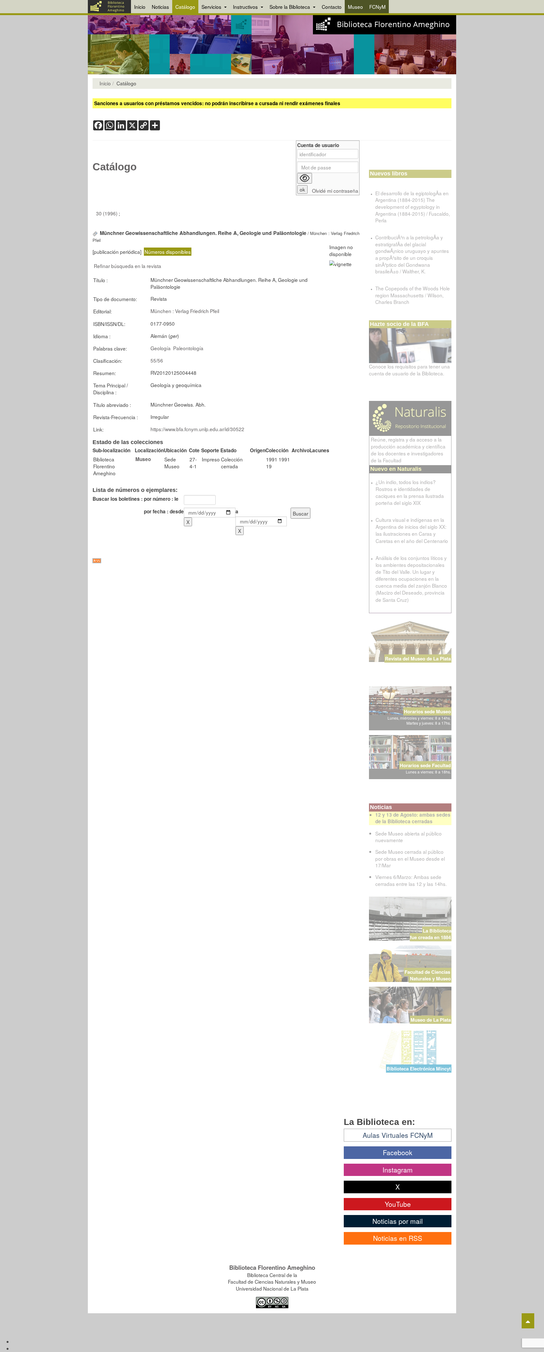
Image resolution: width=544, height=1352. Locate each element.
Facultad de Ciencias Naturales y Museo (428, 975)
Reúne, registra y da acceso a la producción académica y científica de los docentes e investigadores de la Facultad (408, 450)
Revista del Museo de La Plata (418, 658)
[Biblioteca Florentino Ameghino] (109, 6)
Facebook (397, 1152)
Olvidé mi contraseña (335, 190)
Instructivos (246, 6)
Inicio (139, 6)
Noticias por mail (397, 1221)
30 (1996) (107, 213)
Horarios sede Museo (427, 711)
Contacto (332, 6)
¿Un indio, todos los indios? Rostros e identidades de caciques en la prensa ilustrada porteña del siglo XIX (410, 492)
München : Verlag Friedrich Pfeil (184, 310)
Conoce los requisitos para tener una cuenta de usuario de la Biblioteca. (409, 370)
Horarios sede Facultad (425, 765)
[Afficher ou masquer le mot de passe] (304, 178)
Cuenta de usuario (318, 145)
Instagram (397, 1169)
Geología (160, 348)
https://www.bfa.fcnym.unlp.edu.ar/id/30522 (197, 428)
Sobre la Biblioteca (290, 6)
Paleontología (188, 348)
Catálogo (185, 6)
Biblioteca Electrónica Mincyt (419, 1068)
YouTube (398, 1204)
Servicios (212, 6)
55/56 (156, 360)
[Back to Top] (528, 1320)
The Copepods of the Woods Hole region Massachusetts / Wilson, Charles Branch (412, 295)
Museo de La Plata (431, 1019)
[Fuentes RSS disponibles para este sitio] (226, 560)
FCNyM (377, 6)
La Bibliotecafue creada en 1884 (430, 934)
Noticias (160, 6)
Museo (355, 6)
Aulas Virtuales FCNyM (398, 1135)
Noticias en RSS (397, 1238)
